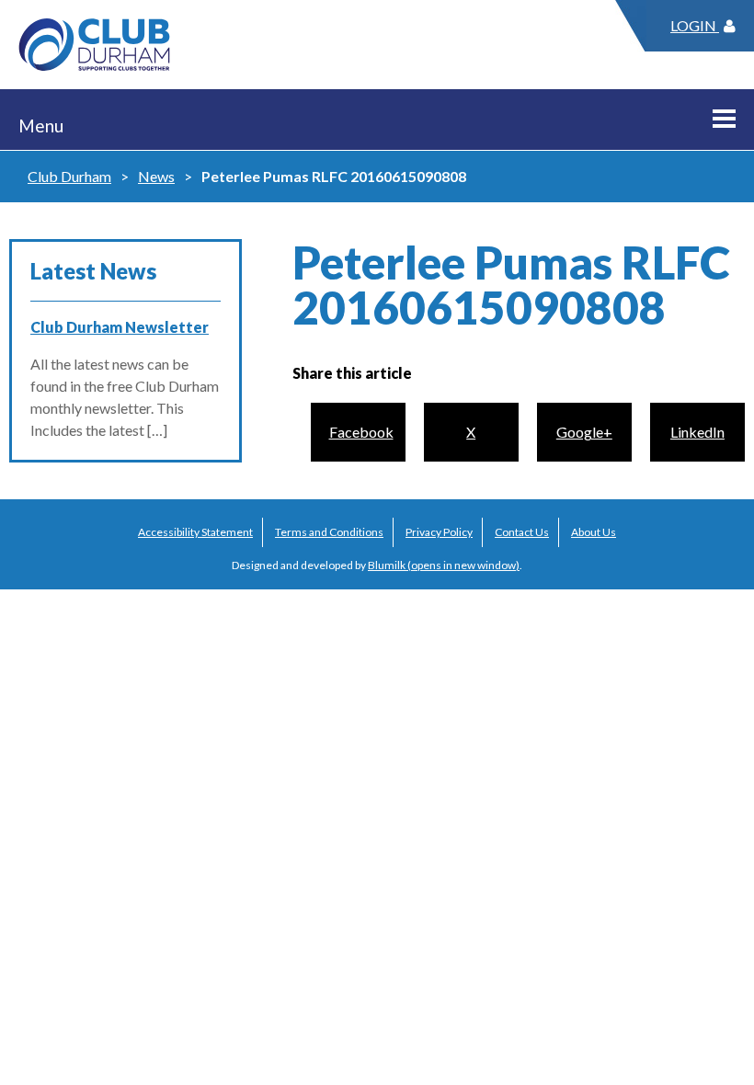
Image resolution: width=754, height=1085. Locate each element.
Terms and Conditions (329, 532)
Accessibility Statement (195, 532)
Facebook (361, 431)
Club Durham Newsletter (119, 327)
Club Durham (69, 176)
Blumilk (387, 565)
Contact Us (522, 532)
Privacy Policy (439, 532)
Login (694, 25)
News (156, 176)
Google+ (584, 431)
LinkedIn (697, 431)
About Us (593, 532)
